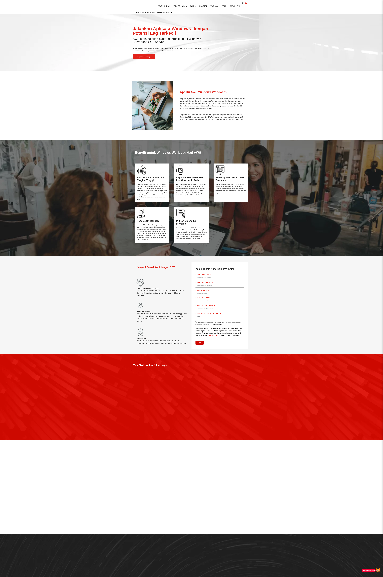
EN (243, 3)
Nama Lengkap (202, 274)
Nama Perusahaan (204, 282)
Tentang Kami (164, 6)
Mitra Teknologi (180, 6)
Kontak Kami (234, 6)
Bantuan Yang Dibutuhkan (208, 313)
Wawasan (214, 6)
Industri (203, 6)
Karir (223, 6)
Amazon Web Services (148, 12)
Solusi (193, 6)
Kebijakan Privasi (213, 335)
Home (137, 12)
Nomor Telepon (203, 298)
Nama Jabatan (202, 290)
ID (246, 3)
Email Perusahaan (204, 306)
